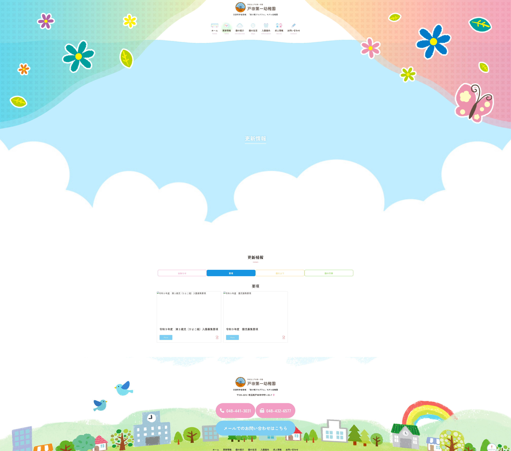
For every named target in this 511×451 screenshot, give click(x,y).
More (166, 337)
